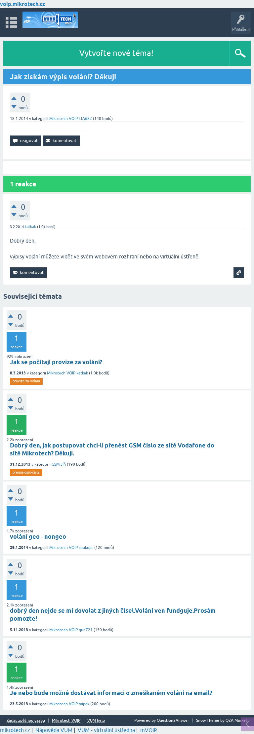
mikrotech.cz (15, 730)
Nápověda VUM (53, 730)
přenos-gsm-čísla (26, 472)
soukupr (86, 547)
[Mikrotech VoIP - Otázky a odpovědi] (50, 20)
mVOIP (148, 730)
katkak (82, 373)
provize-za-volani (26, 381)
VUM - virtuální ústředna (106, 730)
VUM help (96, 720)
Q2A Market (236, 720)
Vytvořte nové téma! (116, 53)
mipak (84, 704)
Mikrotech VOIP (63, 118)
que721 (86, 630)
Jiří (63, 464)
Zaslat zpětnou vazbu (26, 720)
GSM (56, 464)
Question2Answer (173, 720)
